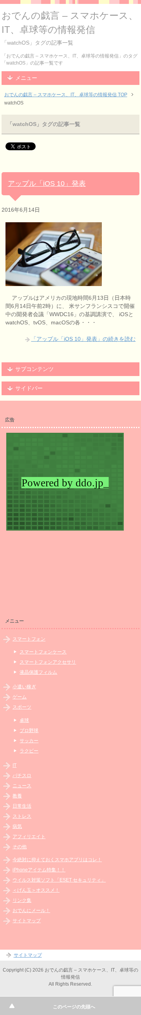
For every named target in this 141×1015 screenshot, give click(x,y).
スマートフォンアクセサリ (48, 662)
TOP (65, 94)
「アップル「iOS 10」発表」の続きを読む (83, 339)
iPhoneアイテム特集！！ (39, 870)
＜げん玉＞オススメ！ (36, 890)
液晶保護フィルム (38, 672)
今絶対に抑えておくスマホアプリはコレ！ (57, 859)
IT (14, 765)
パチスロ (22, 775)
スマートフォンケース (43, 652)
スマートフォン (29, 639)
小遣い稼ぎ (24, 686)
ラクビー (29, 751)
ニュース (22, 785)
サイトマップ (27, 920)
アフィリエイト (29, 836)
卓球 (24, 720)
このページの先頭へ (74, 1007)
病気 (17, 826)
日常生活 (22, 806)
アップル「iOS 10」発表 (47, 183)
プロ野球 (29, 730)
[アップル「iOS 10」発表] (53, 282)
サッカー (29, 740)
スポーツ (22, 707)
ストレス (22, 816)
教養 (17, 796)
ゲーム (20, 697)
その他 (20, 846)
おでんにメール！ (31, 910)
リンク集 (22, 900)
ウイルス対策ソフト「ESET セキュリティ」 (59, 880)
